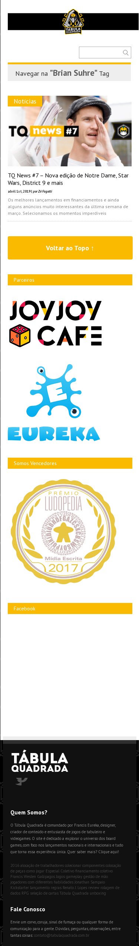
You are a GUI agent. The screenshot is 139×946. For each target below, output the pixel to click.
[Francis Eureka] (54, 439)
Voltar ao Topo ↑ (70, 248)
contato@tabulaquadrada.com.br (61, 935)
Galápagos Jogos (51, 876)
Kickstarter (19, 887)
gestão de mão (95, 876)
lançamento (40, 887)
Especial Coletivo (60, 871)
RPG (25, 893)
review (93, 887)
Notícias (25, 101)
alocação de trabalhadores (42, 865)
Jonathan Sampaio (90, 882)
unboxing (98, 893)
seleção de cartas (44, 893)
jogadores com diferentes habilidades (41, 882)
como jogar (35, 871)
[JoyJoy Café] (55, 346)
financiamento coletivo (94, 871)
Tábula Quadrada (74, 893)
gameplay (74, 876)
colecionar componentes (85, 865)
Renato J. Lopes (75, 887)
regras (56, 887)
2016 (14, 865)
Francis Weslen (23, 876)
